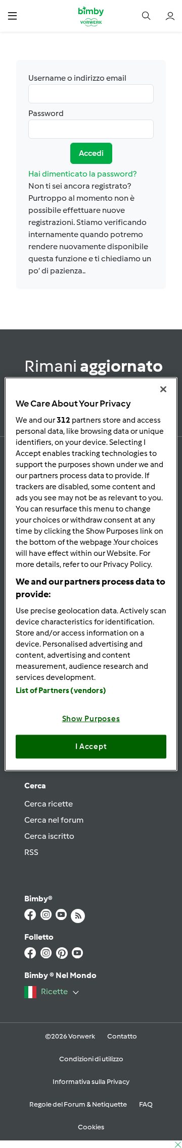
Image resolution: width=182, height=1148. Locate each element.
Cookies (91, 1127)
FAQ (146, 1104)
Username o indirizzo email (77, 78)
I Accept (91, 746)
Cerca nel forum (53, 820)
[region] (91, 574)
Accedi (91, 153)
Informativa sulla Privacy (91, 1081)
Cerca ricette (48, 804)
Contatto (122, 1036)
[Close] (163, 389)
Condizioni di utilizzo (91, 1059)
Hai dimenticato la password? (82, 174)
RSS (31, 852)
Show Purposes (91, 718)
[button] (12, 16)
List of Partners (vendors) (61, 690)
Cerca (35, 785)
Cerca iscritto (49, 836)
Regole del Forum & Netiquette (78, 1104)
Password (46, 113)
